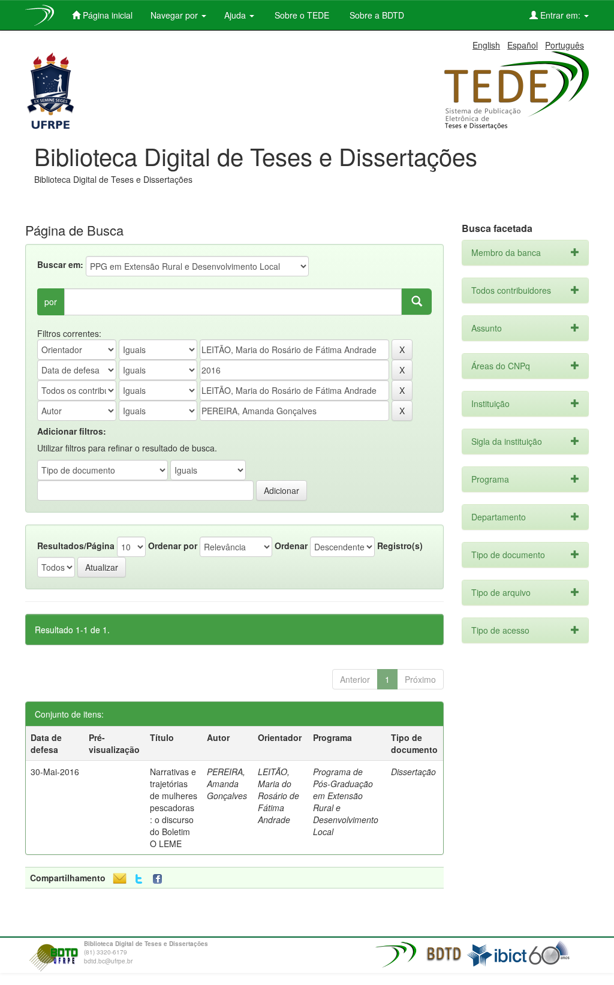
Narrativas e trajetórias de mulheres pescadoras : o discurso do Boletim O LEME (173, 808)
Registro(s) (400, 546)
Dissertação (413, 772)
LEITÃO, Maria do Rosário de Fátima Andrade (278, 796)
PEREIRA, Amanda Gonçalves (227, 784)
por (50, 302)
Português (564, 45)
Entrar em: (560, 15)
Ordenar (291, 546)
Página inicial (106, 15)
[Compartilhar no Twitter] (139, 879)
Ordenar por (172, 546)
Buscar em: (60, 264)
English (486, 45)
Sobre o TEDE (300, 15)
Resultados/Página (76, 546)
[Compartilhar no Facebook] (160, 879)
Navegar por (175, 15)
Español (522, 45)
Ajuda (236, 15)
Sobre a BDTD (375, 15)
